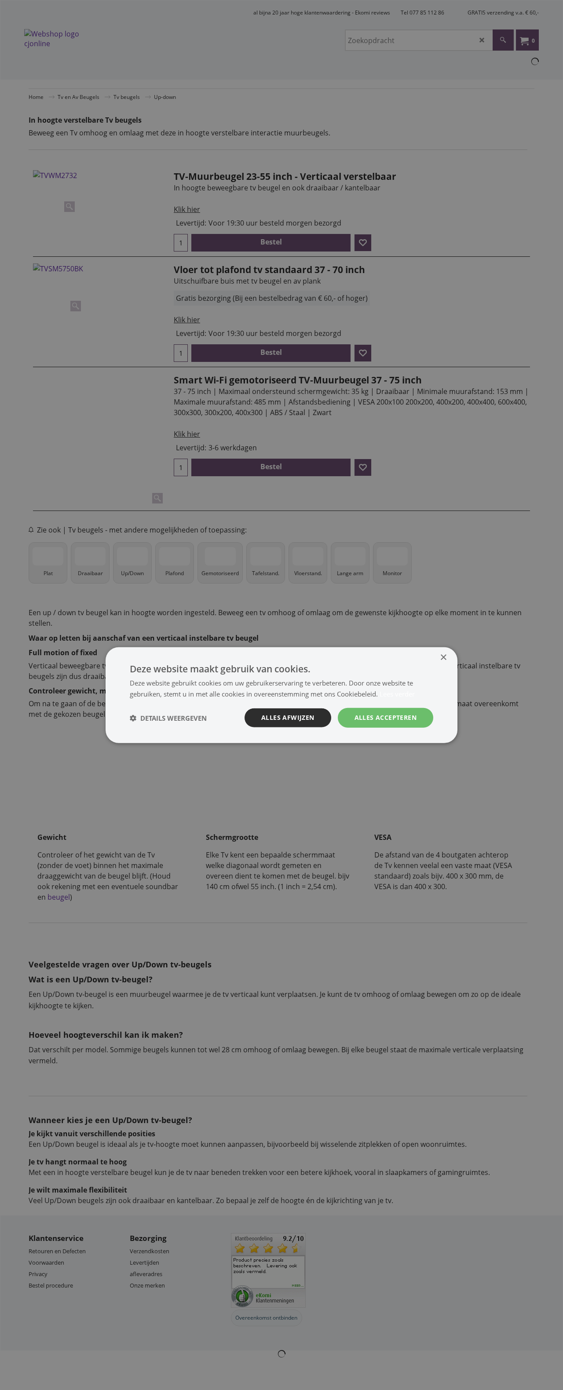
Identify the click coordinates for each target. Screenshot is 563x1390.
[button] (168, 717)
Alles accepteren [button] (386, 717)
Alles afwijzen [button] (287, 717)
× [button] (443, 657)
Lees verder (397, 693)
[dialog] (281, 695)
